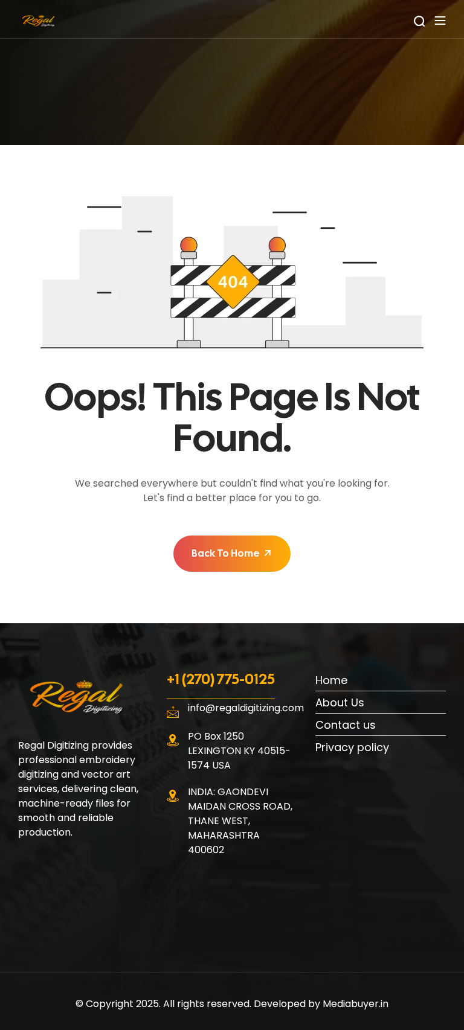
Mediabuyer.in (355, 1004)
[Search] (419, 20)
